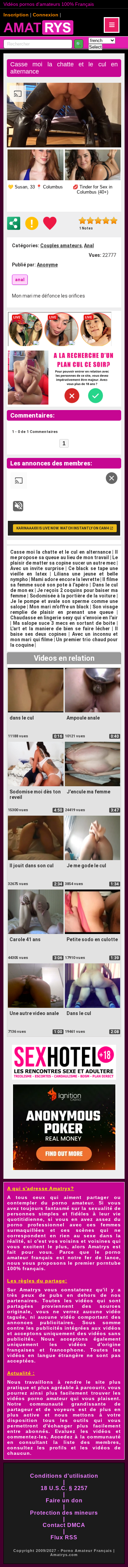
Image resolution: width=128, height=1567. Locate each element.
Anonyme (47, 264)
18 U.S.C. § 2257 (64, 1488)
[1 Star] (82, 220)
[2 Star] (90, 220)
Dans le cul (79, 1013)
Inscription (16, 14)
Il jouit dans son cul (32, 865)
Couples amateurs (61, 245)
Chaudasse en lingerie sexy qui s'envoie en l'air (64, 617)
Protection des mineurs (64, 1513)
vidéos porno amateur (37, 1398)
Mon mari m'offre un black (59, 606)
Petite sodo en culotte (92, 939)
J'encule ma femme (88, 791)
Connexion (45, 14)
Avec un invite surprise (37, 568)
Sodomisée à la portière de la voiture (72, 595)
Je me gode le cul (86, 865)
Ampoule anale (83, 718)
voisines (99, 1241)
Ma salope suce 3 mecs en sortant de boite (64, 623)
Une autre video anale (34, 1013)
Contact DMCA (64, 1525)
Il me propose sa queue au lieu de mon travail (64, 554)
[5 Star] (114, 220)
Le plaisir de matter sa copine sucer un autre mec (64, 560)
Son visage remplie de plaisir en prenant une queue (64, 609)
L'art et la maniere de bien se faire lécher (60, 628)
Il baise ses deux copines (64, 631)
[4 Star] (106, 220)
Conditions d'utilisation (64, 1476)
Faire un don (64, 1500)
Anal (89, 245)
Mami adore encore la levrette (65, 579)
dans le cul (22, 718)
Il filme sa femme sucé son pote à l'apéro (64, 582)
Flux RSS (64, 1537)
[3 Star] (98, 220)
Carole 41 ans (25, 939)
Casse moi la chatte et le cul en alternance (60, 552)
